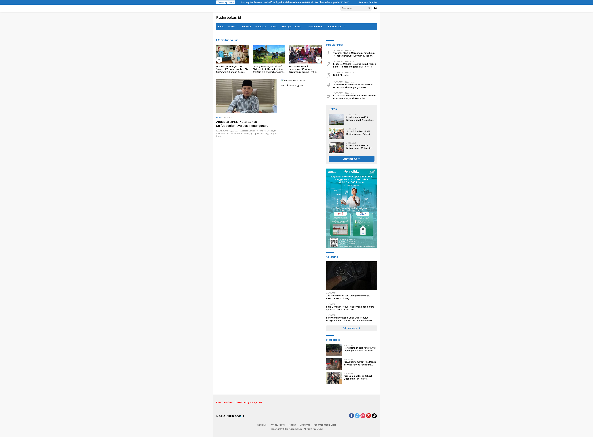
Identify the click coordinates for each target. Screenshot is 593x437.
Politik (274, 26)
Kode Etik (262, 424)
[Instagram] (362, 416)
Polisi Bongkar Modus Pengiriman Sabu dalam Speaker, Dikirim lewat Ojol (350, 308)
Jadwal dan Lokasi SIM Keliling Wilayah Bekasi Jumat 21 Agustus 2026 (358, 132)
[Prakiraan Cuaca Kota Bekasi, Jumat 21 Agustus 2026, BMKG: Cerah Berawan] (336, 119)
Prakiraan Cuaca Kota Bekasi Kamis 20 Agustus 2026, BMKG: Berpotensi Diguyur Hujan (359, 147)
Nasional (246, 26)
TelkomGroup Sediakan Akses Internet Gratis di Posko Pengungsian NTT (352, 86)
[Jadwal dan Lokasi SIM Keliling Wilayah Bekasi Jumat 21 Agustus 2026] (336, 133)
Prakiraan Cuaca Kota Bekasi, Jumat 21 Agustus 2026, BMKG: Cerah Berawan (359, 118)
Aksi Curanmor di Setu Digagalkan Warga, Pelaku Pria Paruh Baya (348, 297)
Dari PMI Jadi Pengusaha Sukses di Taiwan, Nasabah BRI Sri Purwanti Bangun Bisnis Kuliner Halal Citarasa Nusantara (232, 69)
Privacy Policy (278, 424)
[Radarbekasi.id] (230, 415)
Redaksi (292, 424)
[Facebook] (351, 416)
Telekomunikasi (315, 26)
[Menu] (218, 8)
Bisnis (298, 26)
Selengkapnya (350, 158)
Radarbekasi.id (228, 17)
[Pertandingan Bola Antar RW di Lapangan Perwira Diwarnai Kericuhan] (334, 350)
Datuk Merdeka (341, 75)
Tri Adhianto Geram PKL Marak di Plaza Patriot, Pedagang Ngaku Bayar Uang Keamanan (360, 363)
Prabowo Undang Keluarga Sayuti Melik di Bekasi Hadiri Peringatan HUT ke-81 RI (354, 65)
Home (221, 26)
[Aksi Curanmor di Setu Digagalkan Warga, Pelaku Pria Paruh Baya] (351, 275)
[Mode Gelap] (375, 8)
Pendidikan (260, 26)
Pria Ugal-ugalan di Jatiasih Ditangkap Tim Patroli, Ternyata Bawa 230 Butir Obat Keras (360, 377)
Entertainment (335, 26)
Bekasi (231, 26)
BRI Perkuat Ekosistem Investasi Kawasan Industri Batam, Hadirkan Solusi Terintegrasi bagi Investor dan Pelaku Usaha (354, 97)
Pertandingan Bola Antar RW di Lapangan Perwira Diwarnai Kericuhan (360, 349)
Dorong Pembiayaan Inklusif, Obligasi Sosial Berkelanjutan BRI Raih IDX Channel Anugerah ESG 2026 (264, 2)
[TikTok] (374, 415)
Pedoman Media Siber (325, 424)
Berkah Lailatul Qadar (292, 85)
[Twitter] (357, 416)
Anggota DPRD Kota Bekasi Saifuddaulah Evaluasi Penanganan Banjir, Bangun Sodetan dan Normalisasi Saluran (245, 128)
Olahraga (286, 26)
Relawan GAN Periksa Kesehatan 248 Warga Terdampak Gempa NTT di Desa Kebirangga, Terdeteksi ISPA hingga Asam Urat (304, 69)
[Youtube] (368, 416)
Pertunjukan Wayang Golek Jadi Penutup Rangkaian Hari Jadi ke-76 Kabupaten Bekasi (349, 319)
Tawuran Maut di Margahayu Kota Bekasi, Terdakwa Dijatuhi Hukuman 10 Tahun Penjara (354, 54)
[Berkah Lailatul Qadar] (301, 80)
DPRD (218, 117)
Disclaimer (305, 424)
